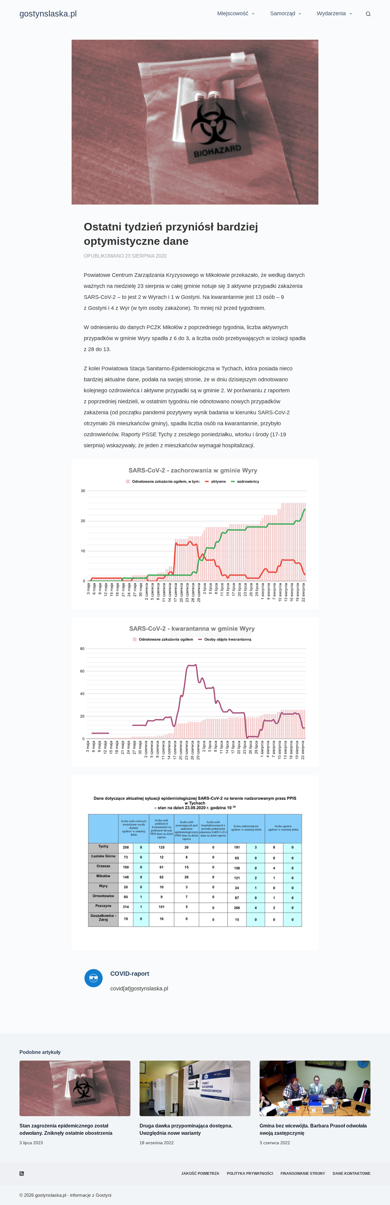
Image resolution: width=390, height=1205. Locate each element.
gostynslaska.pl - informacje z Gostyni (73, 1195)
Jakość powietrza (200, 1173)
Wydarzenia (331, 13)
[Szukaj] (368, 14)
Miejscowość (232, 13)
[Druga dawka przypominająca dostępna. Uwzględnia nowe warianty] (195, 1088)
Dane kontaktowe (351, 1173)
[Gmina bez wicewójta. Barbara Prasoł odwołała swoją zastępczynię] (315, 1088)
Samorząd (282, 13)
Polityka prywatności (250, 1173)
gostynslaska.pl (48, 13)
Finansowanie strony (303, 1173)
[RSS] (22, 1173)
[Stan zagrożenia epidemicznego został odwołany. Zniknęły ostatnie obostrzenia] (75, 1088)
